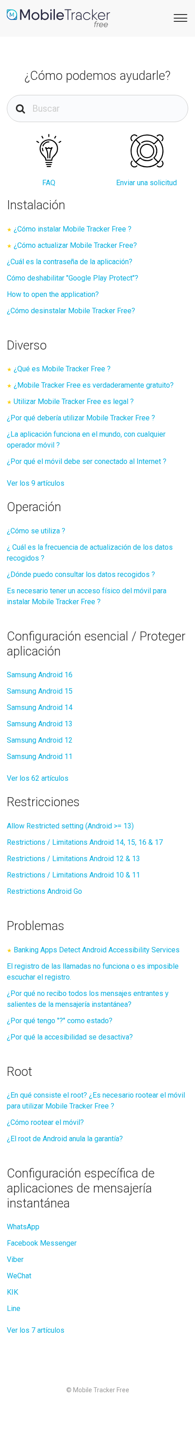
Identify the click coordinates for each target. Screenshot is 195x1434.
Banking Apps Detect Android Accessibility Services (97, 950)
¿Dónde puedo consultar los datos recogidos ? (81, 574)
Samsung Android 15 (40, 691)
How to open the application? (53, 294)
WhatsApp (23, 1226)
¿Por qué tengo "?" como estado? (59, 1020)
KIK (12, 1292)
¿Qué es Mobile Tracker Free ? (62, 369)
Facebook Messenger (42, 1243)
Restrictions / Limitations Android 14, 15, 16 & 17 (85, 842)
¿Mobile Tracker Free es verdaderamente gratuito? (94, 385)
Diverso (27, 345)
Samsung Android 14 (40, 707)
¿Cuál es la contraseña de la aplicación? (69, 261)
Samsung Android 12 (40, 740)
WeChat (19, 1275)
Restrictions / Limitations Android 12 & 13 (73, 858)
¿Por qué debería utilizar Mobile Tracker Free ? (81, 418)
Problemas (35, 926)
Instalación (36, 205)
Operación (34, 507)
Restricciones (43, 802)
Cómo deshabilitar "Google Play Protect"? (72, 278)
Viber (15, 1259)
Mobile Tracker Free (101, 1390)
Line (13, 1308)
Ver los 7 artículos (35, 1330)
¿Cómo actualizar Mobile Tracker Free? (75, 245)
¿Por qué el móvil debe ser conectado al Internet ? (86, 461)
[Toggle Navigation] (179, 17)
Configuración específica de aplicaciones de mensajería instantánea (81, 1188)
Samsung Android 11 (40, 756)
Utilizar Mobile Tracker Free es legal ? (74, 401)
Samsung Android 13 (40, 723)
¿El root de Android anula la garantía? (65, 1138)
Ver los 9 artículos (35, 483)
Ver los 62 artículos (37, 778)
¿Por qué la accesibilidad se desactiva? (70, 1037)
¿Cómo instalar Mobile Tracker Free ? (73, 229)
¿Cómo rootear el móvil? (45, 1122)
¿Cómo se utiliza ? (36, 531)
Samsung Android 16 (40, 674)
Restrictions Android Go (44, 891)
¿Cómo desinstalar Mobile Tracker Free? (71, 310)
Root (19, 1071)
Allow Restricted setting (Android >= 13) (70, 826)
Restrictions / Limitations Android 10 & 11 (73, 875)
